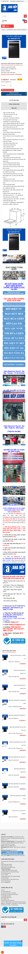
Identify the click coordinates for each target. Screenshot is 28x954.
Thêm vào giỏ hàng (8, 90)
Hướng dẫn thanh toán (6, 897)
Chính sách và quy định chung (8, 867)
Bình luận (14, 108)
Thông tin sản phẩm (14, 104)
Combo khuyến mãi (5, 891)
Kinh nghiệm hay (5, 899)
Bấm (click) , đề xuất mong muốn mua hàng (13, 855)
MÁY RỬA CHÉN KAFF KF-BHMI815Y (17, 715)
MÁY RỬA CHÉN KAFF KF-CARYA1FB (17, 783)
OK (25, 919)
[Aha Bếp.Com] (9, 4)
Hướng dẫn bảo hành (6, 896)
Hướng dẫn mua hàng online (7, 900)
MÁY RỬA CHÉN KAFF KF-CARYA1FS (17, 757)
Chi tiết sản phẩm (14, 100)
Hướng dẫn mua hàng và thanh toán (9, 894)
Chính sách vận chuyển (6, 864)
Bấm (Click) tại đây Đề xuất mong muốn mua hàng (14, 93)
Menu (7, 26)
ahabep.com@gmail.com (18, 1)
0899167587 (6, 1)
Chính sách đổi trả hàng (6, 866)
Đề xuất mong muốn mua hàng (8, 893)
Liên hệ (2, 890)
